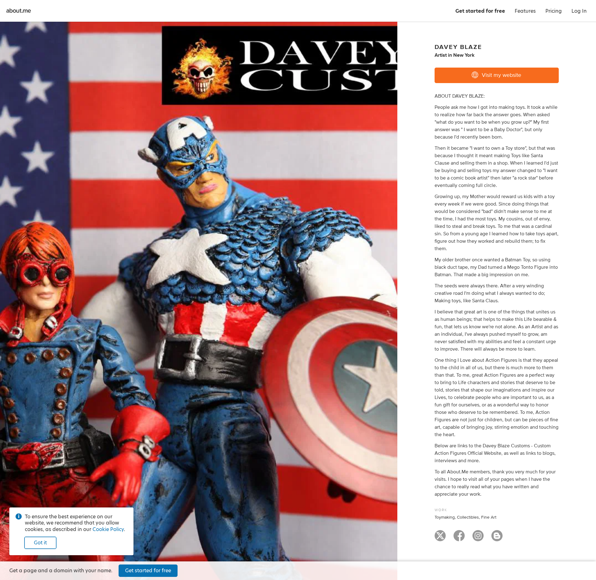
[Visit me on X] (440, 538)
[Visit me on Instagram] (478, 538)
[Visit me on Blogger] (497, 538)
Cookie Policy (108, 529)
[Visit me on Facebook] (459, 538)
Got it (40, 542)
